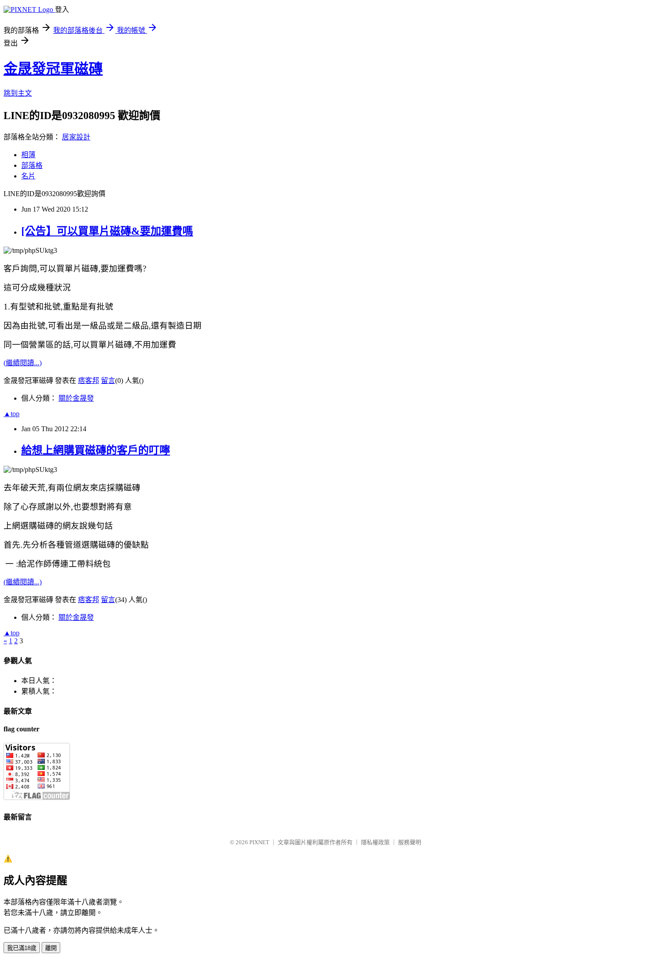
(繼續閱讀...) (23, 363)
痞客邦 (88, 380)
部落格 (32, 165)
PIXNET (259, 842)
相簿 (28, 154)
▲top (11, 413)
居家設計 (76, 137)
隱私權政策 (375, 842)
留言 (108, 380)
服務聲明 (409, 842)
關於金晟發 (76, 398)
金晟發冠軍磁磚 (53, 69)
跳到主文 (18, 93)
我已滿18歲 (21, 948)
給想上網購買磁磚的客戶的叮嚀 (95, 450)
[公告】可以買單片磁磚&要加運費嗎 (107, 231)
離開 (51, 948)
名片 (28, 176)
